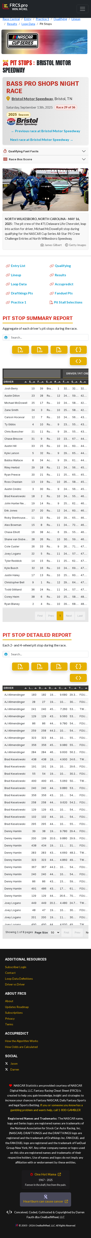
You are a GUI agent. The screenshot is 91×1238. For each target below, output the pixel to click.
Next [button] (69, 615)
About (9, 1001)
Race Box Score (20, 159)
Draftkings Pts (22, 293)
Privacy (10, 1018)
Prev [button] (51, 615)
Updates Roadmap (17, 1007)
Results (60, 275)
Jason (14, 1063)
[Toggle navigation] (82, 9)
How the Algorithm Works (21, 1041)
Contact (10, 972)
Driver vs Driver (15, 984)
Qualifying (63, 266)
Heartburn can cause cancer (43, 1201)
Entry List (18, 266)
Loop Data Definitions (19, 978)
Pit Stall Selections (68, 302)
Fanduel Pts (64, 293)
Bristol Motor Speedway (32, 99)
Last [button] (80, 615)
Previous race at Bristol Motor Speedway (47, 131)
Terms (9, 1024)
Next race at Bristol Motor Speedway (40, 139)
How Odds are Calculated (21, 1047)
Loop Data (19, 284)
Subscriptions (14, 1012)
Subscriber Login (15, 967)
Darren (14, 1069)
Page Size (41, 932)
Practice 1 (18, 302)
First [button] (40, 615)
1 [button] (60, 615)
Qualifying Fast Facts (23, 151)
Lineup (16, 275)
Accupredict (64, 284)
